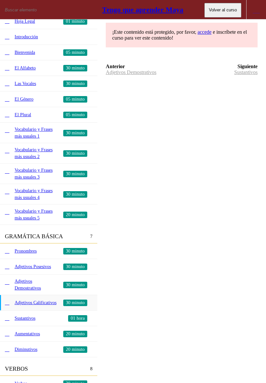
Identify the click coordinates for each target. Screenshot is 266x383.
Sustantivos (246, 72)
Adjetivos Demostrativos (131, 72)
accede (205, 32)
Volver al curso (223, 9)
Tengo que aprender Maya (142, 10)
